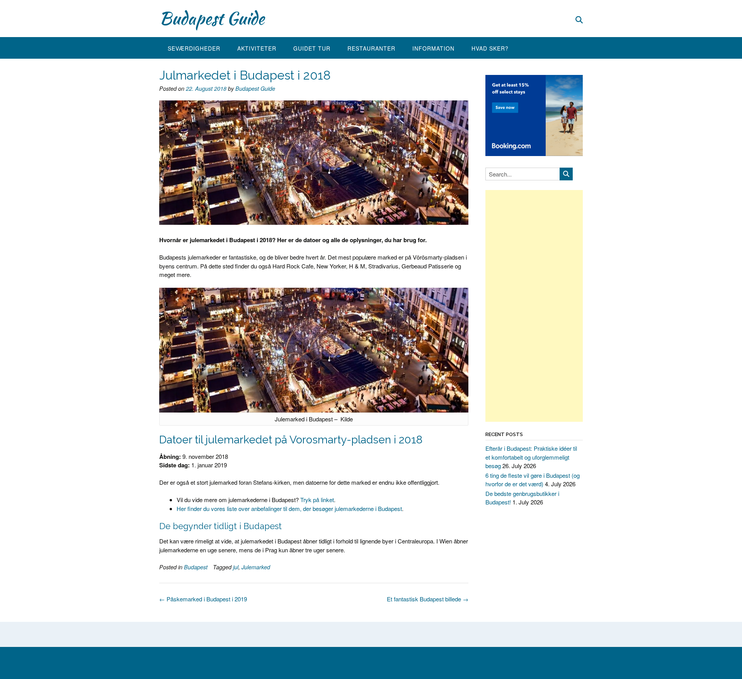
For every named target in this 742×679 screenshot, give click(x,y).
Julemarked (256, 567)
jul (235, 567)
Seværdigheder (194, 48)
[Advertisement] (534, 306)
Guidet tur (311, 48)
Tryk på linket (316, 500)
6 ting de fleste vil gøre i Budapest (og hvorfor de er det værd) (532, 479)
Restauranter (371, 48)
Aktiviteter (256, 48)
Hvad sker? (490, 48)
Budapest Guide (211, 18)
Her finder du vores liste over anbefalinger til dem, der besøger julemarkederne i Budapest (289, 508)
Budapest (196, 567)
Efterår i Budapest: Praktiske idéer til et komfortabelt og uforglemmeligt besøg (531, 457)
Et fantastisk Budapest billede (427, 599)
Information (433, 48)
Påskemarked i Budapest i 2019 (203, 599)
